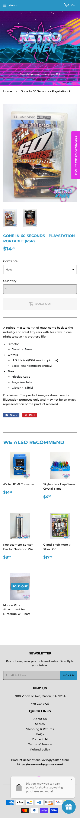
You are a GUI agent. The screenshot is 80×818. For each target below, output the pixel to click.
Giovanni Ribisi (22, 387)
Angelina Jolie (22, 382)
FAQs (40, 734)
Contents (10, 261)
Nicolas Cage (21, 376)
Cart (73, 5)
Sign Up (68, 675)
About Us (40, 718)
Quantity (9, 281)
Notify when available (75, 155)
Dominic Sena (22, 349)
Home (7, 91)
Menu (13, 5)
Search (40, 724)
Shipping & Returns (40, 729)
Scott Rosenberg (23, 365)
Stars (11, 371)
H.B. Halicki (20, 360)
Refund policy (40, 749)
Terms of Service (40, 744)
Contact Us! (40, 739)
